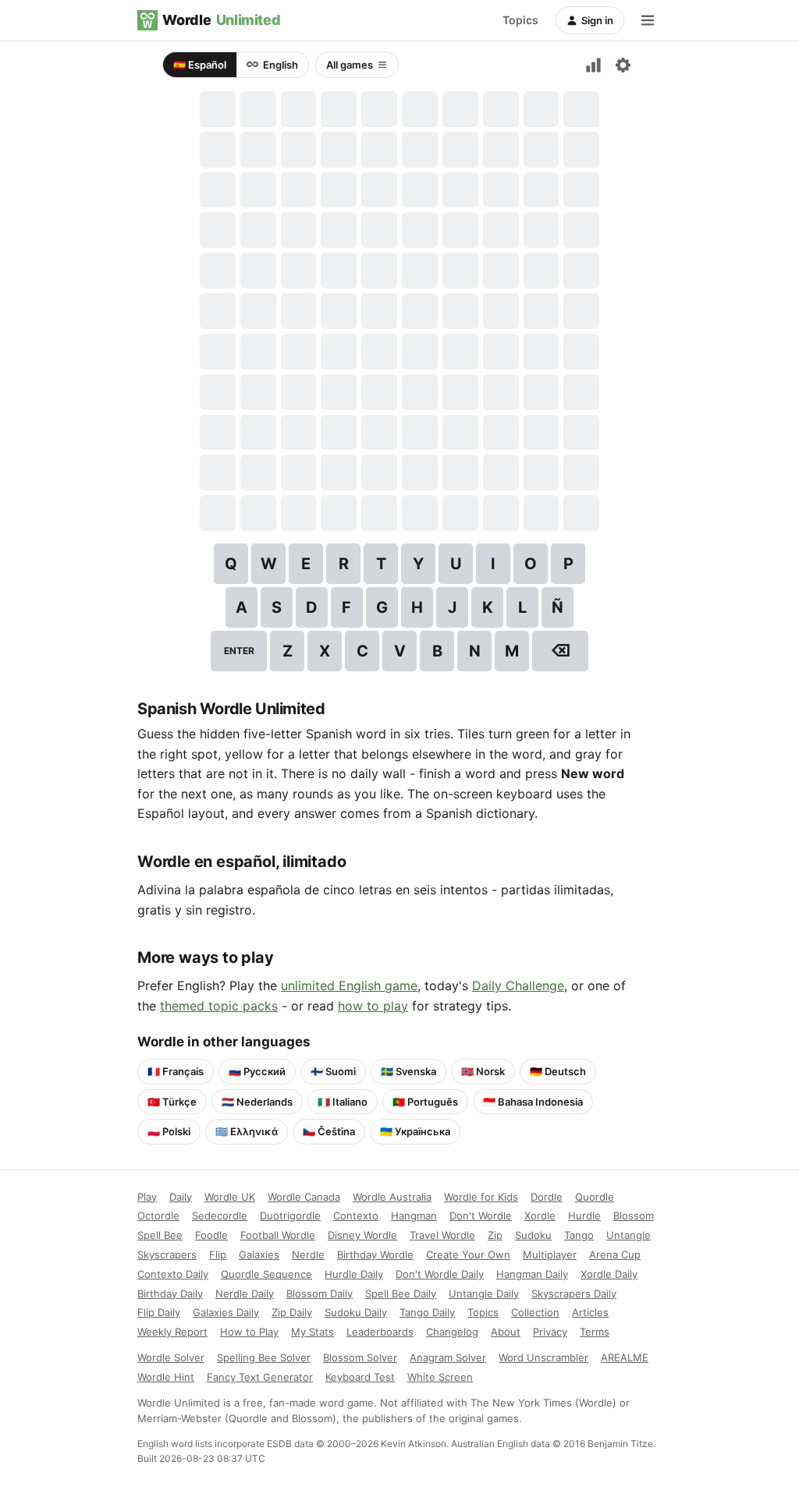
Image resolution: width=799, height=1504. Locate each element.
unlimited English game (349, 985)
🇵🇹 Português (425, 1101)
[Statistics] (593, 65)
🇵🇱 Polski (168, 1131)
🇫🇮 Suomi (333, 1071)
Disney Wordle (362, 1235)
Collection (535, 1312)
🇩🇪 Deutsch (558, 1071)
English (280, 64)
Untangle (628, 1235)
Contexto (355, 1215)
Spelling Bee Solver (264, 1357)
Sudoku (533, 1235)
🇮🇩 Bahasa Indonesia (533, 1101)
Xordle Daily (609, 1274)
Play (147, 1197)
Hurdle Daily (354, 1274)
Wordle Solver (170, 1357)
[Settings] (623, 65)
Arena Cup (615, 1254)
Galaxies (259, 1254)
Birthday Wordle (375, 1254)
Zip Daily (292, 1312)
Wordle (221, 20)
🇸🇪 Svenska (408, 1071)
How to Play (249, 1331)
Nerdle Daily (244, 1293)
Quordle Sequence (266, 1274)
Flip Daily (158, 1312)
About (505, 1331)
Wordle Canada (304, 1197)
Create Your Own (468, 1254)
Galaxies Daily (226, 1312)
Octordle (158, 1215)
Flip (217, 1254)
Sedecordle (219, 1215)
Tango (579, 1235)
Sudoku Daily (356, 1312)
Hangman (414, 1215)
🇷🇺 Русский (257, 1071)
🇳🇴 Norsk (483, 1071)
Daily (180, 1197)
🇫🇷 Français (175, 1071)
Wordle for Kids (481, 1197)
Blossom (633, 1215)
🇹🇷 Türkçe (172, 1101)
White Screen (440, 1377)
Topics (520, 20)
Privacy (550, 1331)
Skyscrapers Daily (573, 1293)
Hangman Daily (532, 1274)
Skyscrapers (167, 1254)
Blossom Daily (319, 1293)
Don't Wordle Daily (440, 1274)
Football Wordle (277, 1235)
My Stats (312, 1331)
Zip (495, 1235)
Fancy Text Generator (260, 1377)
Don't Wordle (480, 1215)
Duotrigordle (290, 1215)
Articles (590, 1312)
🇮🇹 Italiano (343, 1101)
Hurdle (584, 1215)
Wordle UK (229, 1197)
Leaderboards (380, 1331)
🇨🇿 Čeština (329, 1131)
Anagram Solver (448, 1357)
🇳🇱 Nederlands (257, 1101)
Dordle (547, 1197)
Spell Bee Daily (400, 1293)
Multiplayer (550, 1254)
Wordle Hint (165, 1377)
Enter (239, 650)
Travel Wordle (442, 1235)
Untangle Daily (484, 1293)
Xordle (540, 1215)
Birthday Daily (170, 1293)
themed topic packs (219, 1006)
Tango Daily (427, 1312)
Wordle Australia (392, 1197)
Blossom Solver (360, 1357)
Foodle (211, 1235)
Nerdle (308, 1254)
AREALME (624, 1357)
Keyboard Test (360, 1377)
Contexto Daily (172, 1274)
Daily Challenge (518, 985)
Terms (594, 1331)
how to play (373, 1006)
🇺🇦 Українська (415, 1131)
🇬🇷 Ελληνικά (246, 1131)
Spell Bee (160, 1235)
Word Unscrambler (543, 1357)
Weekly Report (172, 1331)
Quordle (594, 1197)
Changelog (452, 1331)
